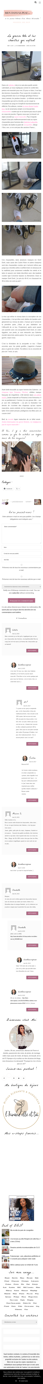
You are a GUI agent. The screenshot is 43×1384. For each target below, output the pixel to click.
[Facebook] (4, 1078)
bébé (37, 1278)
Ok (16, 1381)
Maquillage (34, 1290)
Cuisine (16, 1284)
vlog (38, 1306)
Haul (28, 1284)
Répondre (32, 650)
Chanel (7, 1281)
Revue (24, 1297)
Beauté (7, 1278)
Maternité (7, 1293)
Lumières (12, 1287)
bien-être (15, 1278)
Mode (15, 1293)
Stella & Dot (27, 1303)
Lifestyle (35, 1284)
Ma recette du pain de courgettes (21, 1230)
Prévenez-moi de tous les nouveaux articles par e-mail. (21, 579)
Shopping (30, 1300)
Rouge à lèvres (33, 1297)
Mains (38, 1287)
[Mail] (23, 1078)
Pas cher (30, 1293)
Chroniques (25, 1281)
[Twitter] (9, 1078)
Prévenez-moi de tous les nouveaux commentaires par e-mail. (21, 569)
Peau (37, 1293)
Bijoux (22, 1278)
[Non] (41, 1377)
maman (17, 1290)
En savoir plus (23, 1381)
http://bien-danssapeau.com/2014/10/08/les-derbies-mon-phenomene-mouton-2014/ (23, 1000)
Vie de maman (29, 1306)
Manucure (25, 1290)
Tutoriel (7, 1306)
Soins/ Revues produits (14, 1303)
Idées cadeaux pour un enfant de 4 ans (24, 1265)
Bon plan (29, 1278)
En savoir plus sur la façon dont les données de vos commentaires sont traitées (21, 609)
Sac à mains (14, 1300)
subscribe (15, 593)
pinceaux (8, 1297)
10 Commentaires (20, 46)
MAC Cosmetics (29, 1287)
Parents (22, 1293)
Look (5, 1287)
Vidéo (20, 1306)
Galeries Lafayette (30, 122)
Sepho (23, 1300)
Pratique (16, 1297)
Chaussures (15, 1281)
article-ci (11, 85)
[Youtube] (18, 1078)
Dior (23, 1284)
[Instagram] (14, 1078)
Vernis (14, 1306)
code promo (35, 1281)
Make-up (9, 1290)
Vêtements (19, 1309)
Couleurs (8, 1284)
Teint (35, 1303)
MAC (19, 1287)
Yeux (26, 1309)
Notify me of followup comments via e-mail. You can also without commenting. (21, 591)
